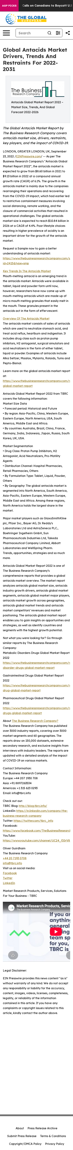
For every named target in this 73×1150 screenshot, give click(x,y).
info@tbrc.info (12, 863)
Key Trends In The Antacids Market (27, 271)
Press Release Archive (42, 1128)
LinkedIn (9, 883)
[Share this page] (67, 32)
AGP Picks (9, 5)
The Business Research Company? (35, 721)
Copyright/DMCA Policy (25, 1144)
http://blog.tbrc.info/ (33, 806)
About (20, 1128)
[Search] (49, 33)
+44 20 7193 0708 (15, 858)
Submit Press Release (21, 1136)
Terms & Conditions (53, 1136)
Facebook (10, 873)
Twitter (7, 878)
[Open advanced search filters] (58, 33)
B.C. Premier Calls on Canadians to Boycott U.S (38, 5)
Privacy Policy (54, 1144)
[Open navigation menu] (6, 32)
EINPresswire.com (28, 156)
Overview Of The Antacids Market (26, 318)
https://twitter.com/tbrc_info (33, 820)
